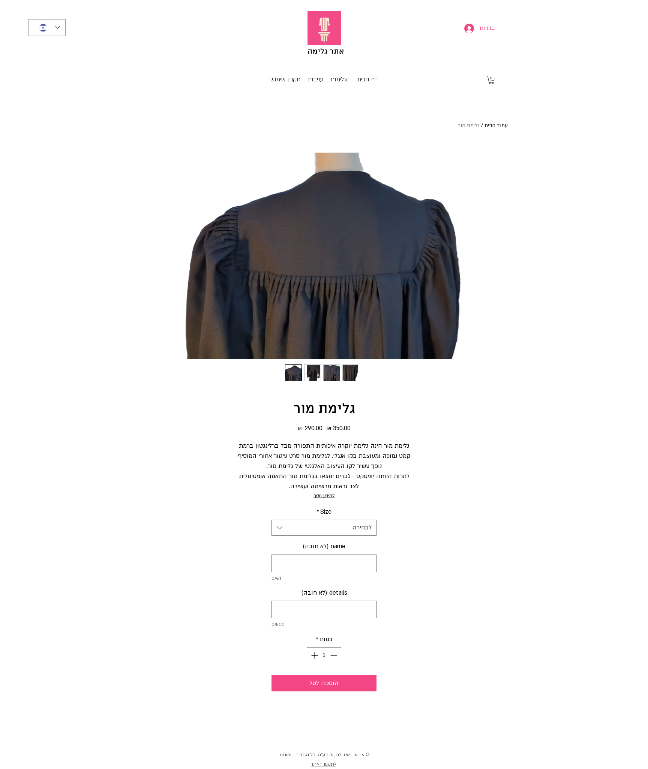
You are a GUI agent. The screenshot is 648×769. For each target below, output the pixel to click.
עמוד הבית (496, 125)
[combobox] (324, 528)
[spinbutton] (324, 655)
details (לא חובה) (324, 593)
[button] (491, 80)
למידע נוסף (324, 496)
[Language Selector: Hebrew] (47, 27)
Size (324, 512)
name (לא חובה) (324, 546)
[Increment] (314, 655)
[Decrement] (334, 655)
